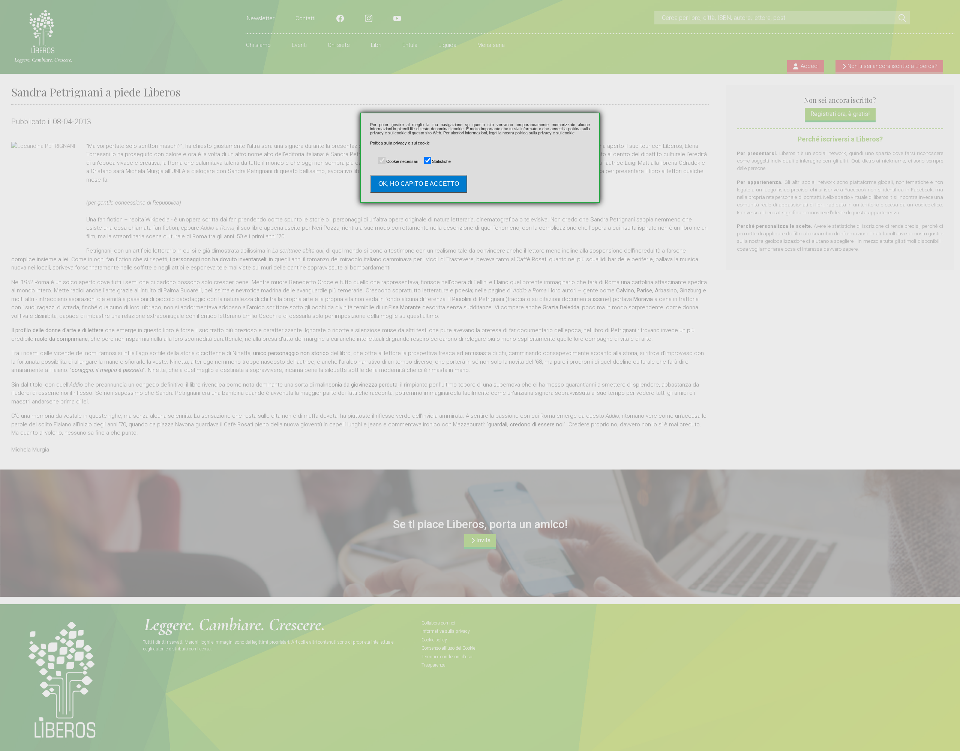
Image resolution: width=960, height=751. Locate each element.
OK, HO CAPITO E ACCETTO (418, 184)
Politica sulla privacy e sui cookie (400, 143)
